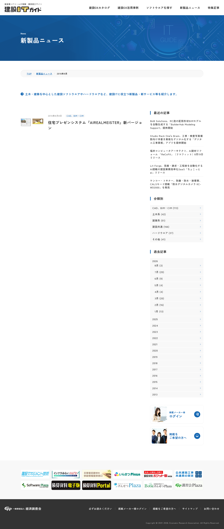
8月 (157, 265)
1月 (156, 311)
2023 (155, 331)
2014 (155, 388)
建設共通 (157, 226)
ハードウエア (160, 233)
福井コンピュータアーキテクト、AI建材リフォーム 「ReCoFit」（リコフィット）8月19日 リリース (176, 154)
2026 (155, 261)
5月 (157, 285)
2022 (155, 338)
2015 (155, 381)
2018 (155, 363)
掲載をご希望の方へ (164, 508)
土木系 (156, 214)
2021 (155, 344)
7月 (157, 272)
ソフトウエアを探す (159, 8)
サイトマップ (190, 508)
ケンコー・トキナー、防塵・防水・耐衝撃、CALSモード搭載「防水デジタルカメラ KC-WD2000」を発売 (176, 184)
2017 (155, 369)
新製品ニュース (190, 8)
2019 (155, 356)
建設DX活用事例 (128, 8)
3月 (157, 298)
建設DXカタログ (99, 8)
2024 (155, 325)
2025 (155, 319)
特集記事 (213, 8)
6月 (157, 278)
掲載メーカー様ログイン (132, 508)
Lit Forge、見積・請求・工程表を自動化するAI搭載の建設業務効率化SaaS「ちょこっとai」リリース (176, 169)
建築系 (156, 220)
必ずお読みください (100, 508)
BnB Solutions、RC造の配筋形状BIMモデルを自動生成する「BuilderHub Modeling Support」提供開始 (175, 124)
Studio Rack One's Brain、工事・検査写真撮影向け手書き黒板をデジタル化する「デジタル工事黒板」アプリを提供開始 (176, 139)
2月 (157, 305)
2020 (155, 350)
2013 (155, 394)
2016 (155, 375)
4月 (157, 292)
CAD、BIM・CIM (75, 115)
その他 (156, 239)
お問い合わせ (211, 508)
